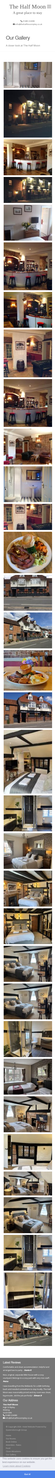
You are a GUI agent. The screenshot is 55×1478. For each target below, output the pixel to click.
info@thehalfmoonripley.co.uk (18, 1418)
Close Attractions (13, 1451)
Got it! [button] (27, 1474)
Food (8, 1448)
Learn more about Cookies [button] (16, 1466)
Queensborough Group (16, 1430)
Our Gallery (11, 1454)
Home (8, 1435)
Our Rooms (11, 1438)
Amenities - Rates (13, 1445)
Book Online (11, 1441)
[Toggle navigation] (49, 6)
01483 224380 (11, 1415)
